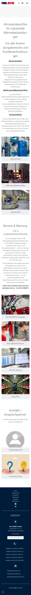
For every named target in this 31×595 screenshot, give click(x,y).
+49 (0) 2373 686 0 (17, 548)
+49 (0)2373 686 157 (17, 554)
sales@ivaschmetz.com (14, 574)
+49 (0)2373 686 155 (17, 551)
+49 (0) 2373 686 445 (17, 560)
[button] (27, 3)
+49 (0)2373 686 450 (17, 557)
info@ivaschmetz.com (13, 571)
